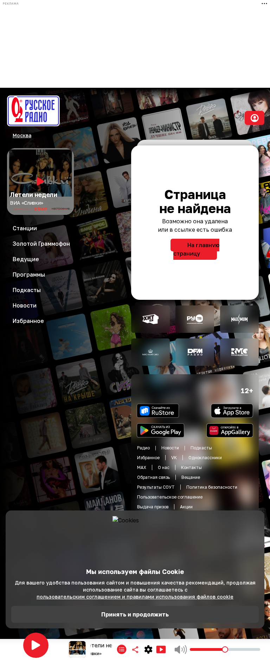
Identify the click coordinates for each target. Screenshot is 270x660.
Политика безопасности (211, 487)
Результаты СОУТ (156, 487)
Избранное (148, 457)
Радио (143, 447)
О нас (163, 467)
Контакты (191, 467)
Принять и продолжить (135, 614)
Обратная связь (153, 477)
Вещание (190, 477)
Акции (186, 506)
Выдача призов (152, 506)
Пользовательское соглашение (169, 497)
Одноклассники (205, 457)
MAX (141, 467)
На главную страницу (196, 249)
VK (174, 457)
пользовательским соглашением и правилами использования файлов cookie (135, 597)
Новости (170, 447)
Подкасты (201, 447)
